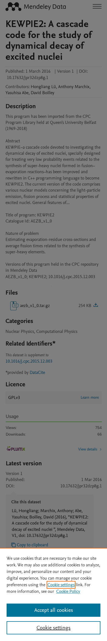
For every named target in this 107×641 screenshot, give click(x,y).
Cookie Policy (68, 591)
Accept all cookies (53, 610)
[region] (53, 594)
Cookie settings (61, 585)
